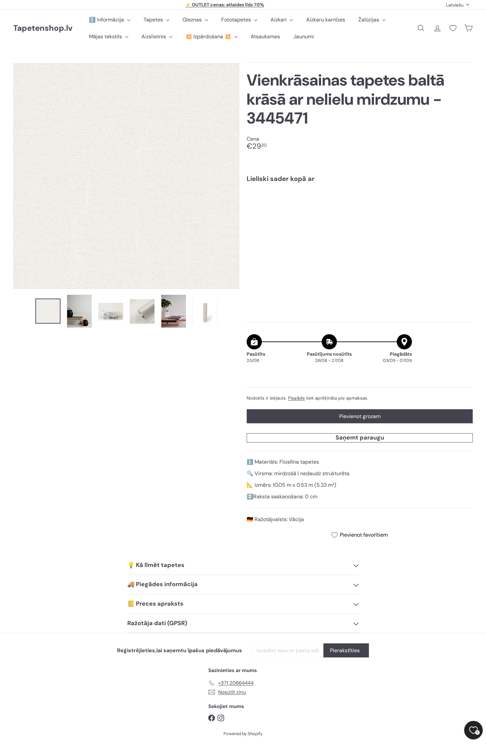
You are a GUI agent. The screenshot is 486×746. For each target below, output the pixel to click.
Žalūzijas (369, 19)
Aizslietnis (154, 36)
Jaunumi (303, 36)
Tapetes (153, 19)
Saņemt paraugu (360, 438)
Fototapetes (236, 19)
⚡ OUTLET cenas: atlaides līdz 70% (224, 5)
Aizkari (279, 19)
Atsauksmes (265, 36)
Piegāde (296, 398)
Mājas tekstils (106, 36)
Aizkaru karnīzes (325, 19)
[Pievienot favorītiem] (464, 201)
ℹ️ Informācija (107, 19)
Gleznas (192, 19)
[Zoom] (126, 176)
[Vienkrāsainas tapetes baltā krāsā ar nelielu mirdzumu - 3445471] (359, 210)
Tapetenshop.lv (42, 28)
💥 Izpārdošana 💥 (208, 36)
